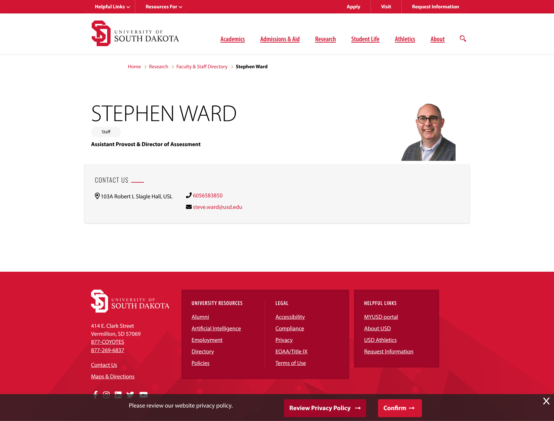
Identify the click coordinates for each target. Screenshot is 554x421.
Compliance (289, 328)
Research (325, 38)
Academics (233, 38)
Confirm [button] (394, 408)
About (438, 38)
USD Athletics (380, 339)
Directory (203, 351)
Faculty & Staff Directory (202, 66)
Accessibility (290, 316)
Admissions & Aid (280, 38)
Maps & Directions (113, 376)
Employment (207, 339)
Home (134, 66)
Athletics (405, 38)
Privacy (284, 339)
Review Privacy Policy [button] (320, 408)
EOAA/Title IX (291, 351)
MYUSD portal (381, 316)
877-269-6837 (107, 350)
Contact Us (104, 364)
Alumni (200, 316)
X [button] (546, 401)
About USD (377, 328)
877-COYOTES (107, 341)
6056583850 (207, 195)
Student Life (365, 38)
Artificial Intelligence (216, 328)
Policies (201, 363)
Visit (386, 7)
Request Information (435, 7)
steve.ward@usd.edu (217, 206)
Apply (353, 7)
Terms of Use (290, 363)
